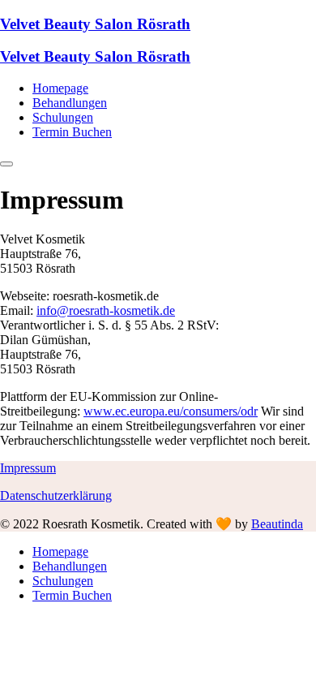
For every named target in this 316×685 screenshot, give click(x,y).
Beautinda (277, 524)
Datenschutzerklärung (56, 495)
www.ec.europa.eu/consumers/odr (170, 411)
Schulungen (62, 117)
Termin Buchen (72, 132)
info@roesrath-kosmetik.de (105, 310)
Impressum (28, 468)
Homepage (60, 88)
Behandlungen (69, 103)
